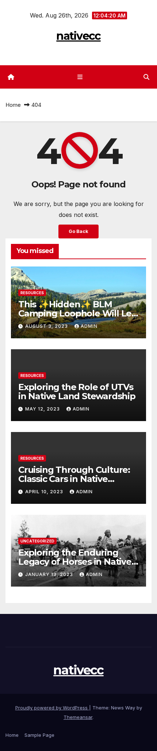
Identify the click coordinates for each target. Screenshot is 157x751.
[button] (146, 77)
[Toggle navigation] (79, 77)
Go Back (78, 231)
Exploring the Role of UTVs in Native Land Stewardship (76, 391)
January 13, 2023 (49, 574)
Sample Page (39, 735)
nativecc (78, 36)
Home (13, 104)
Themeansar (78, 717)
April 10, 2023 (45, 491)
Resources (32, 293)
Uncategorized (37, 541)
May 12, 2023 (43, 409)
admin (89, 326)
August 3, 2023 (47, 326)
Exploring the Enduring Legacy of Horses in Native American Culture (74, 561)
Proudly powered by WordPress (52, 708)
